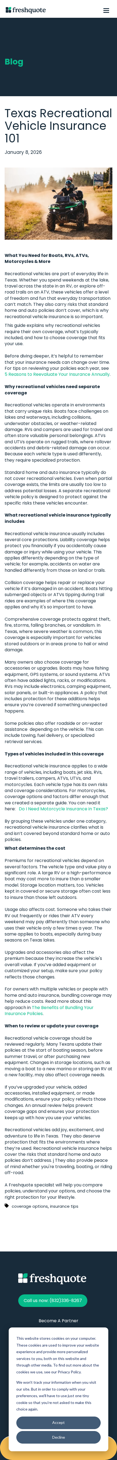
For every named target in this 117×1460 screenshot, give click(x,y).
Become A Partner (58, 1321)
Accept (58, 1422)
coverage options (30, 1206)
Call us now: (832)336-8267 (53, 1300)
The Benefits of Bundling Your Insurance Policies (49, 1010)
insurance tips (64, 1206)
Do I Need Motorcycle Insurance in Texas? (63, 809)
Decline (58, 1437)
